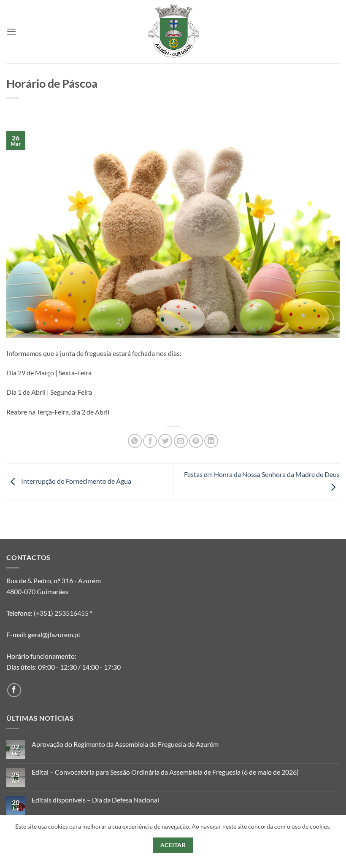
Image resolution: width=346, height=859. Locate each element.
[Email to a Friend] (181, 441)
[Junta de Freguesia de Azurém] (173, 31)
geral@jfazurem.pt (54, 634)
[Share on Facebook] (150, 441)
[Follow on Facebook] (14, 690)
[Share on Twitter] (165, 441)
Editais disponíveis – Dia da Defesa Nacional (95, 800)
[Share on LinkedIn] (211, 441)
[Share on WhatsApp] (135, 441)
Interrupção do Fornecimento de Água (75, 481)
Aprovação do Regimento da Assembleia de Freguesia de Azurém (125, 744)
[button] (11, 31)
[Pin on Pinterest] (196, 441)
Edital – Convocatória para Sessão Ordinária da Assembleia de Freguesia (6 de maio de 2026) (165, 772)
